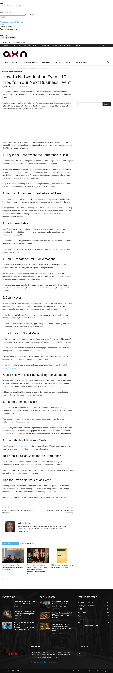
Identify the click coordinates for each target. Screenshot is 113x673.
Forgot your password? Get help (11, 22)
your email (3, 35)
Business (11, 68)
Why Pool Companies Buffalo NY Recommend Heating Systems (62, 615)
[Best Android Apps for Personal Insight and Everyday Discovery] (45, 604)
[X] (103, 45)
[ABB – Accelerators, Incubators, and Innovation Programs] (62, 555)
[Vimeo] (106, 45)
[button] (108, 62)
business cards (22, 446)
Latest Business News (22, 68)
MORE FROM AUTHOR (28, 543)
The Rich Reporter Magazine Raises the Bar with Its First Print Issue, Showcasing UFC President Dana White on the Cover (38, 569)
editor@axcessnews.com (48, 662)
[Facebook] (97, 45)
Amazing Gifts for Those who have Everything (60, 512)
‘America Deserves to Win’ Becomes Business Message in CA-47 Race (12, 567)
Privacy (2, 24)
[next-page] (7, 578)
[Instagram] (100, 45)
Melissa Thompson (9, 87)
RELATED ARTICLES (11, 543)
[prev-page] (3, 578)
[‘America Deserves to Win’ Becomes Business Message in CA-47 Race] (13, 555)
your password (30, 14)
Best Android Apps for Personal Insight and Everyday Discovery (60, 604)
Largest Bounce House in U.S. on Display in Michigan (17, 512)
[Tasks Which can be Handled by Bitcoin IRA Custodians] (7, 604)
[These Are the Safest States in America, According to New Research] (7, 614)
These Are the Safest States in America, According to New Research (24, 614)
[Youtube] (109, 45)
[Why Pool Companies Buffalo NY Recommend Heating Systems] (45, 615)
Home (4, 68)
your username (5, 12)
